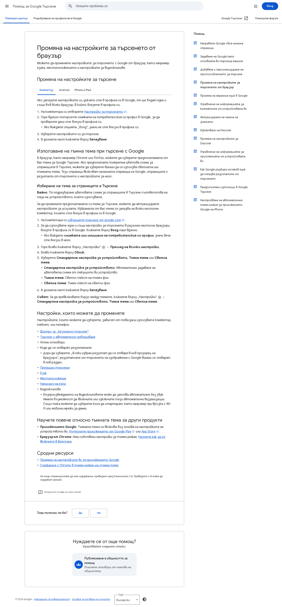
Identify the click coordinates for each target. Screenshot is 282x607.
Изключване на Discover (215, 130)
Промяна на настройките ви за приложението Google (79, 460)
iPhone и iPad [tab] (82, 90)
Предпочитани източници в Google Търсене (224, 189)
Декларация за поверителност (52, 599)
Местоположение (53, 378)
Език (43, 373)
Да (80, 513)
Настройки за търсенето (103, 112)
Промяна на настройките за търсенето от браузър (220, 85)
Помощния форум (266, 18)
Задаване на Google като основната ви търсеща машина (221, 59)
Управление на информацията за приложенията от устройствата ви (222, 156)
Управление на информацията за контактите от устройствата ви (223, 106)
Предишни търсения (55, 368)
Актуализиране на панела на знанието (219, 119)
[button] (7, 6)
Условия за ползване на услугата (91, 599)
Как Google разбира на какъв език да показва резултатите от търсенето (223, 174)
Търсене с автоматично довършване (68, 337)
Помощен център (16, 18)
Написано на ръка (53, 384)
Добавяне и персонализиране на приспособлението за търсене (221, 72)
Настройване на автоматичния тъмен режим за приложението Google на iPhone (221, 204)
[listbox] (127, 600)
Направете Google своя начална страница (221, 46)
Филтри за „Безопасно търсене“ (64, 332)
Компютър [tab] (46, 90)
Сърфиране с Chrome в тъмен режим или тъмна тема (79, 465)
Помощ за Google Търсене (34, 6)
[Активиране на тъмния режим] (144, 599)
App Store (148, 431)
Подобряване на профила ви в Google (57, 18)
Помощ (199, 34)
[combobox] (139, 6)
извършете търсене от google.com (94, 220)
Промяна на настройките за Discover (219, 141)
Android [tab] (64, 90)
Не (99, 513)
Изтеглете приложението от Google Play (100, 431)
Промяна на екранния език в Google (223, 95)
